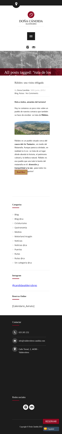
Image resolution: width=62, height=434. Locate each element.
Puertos (18, 249)
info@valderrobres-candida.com (32, 341)
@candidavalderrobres (24, 285)
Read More (21, 172)
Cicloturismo (21, 223)
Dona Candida (23, 90)
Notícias (18, 240)
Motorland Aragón (23, 236)
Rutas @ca (20, 258)
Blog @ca (19, 219)
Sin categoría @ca (23, 262)
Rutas (21, 93)
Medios (18, 232)
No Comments (32, 93)
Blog (16, 93)
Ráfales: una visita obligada (29, 82)
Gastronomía (21, 227)
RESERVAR (51, 421)
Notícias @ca (21, 245)
